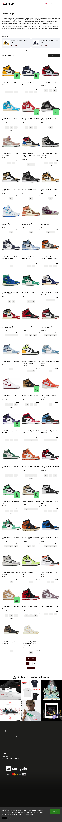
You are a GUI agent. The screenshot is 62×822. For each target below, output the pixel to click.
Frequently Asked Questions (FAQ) (9, 736)
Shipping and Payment (7, 730)
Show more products (31, 51)
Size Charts (4, 738)
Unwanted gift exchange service (9, 744)
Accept (55, 811)
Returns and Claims (6, 740)
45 (11, 266)
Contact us (4, 748)
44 (13, 163)
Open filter (54, 55)
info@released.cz (6, 756)
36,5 (46, 163)
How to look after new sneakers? (9, 742)
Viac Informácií (29, 814)
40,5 (31, 92)
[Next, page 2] (31, 663)
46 (33, 546)
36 (26, 335)
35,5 (46, 440)
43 (33, 164)
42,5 (50, 127)
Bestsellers (8, 55)
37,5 (51, 163)
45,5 (31, 198)
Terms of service (5, 732)
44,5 (16, 546)
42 (28, 301)
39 (15, 92)
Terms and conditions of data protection (11, 734)
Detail (17, 89)
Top (32, 668)
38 (6, 92)
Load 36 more (31, 659)
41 (35, 92)
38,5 (11, 92)
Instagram (4, 762)
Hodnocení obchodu (6, 746)
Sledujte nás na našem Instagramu (33, 677)
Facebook (4, 760)
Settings (4, 818)
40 (26, 92)
